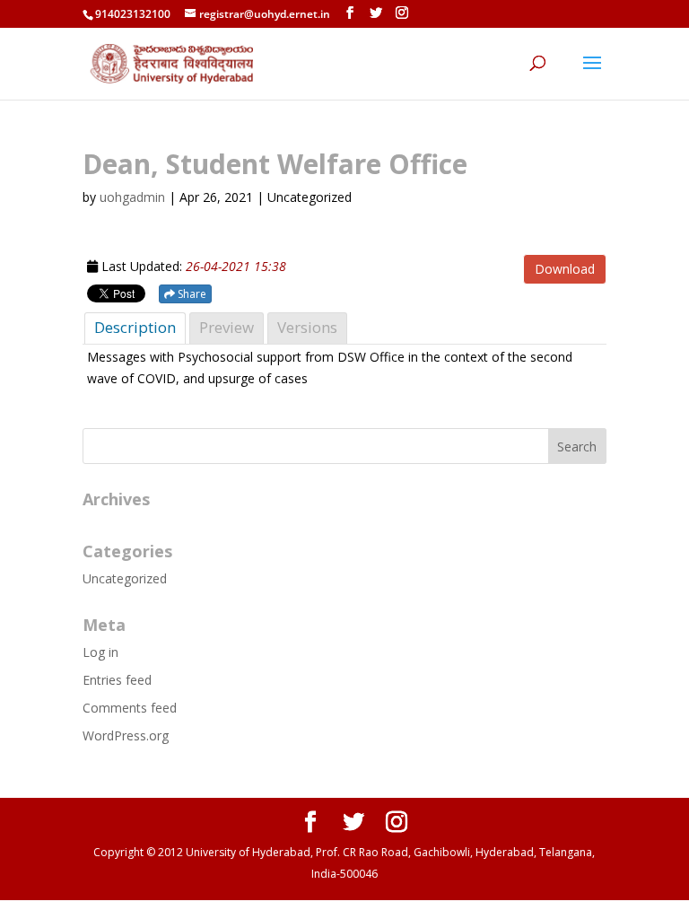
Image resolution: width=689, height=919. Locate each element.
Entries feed (117, 679)
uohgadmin (132, 197)
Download (565, 268)
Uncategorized (125, 578)
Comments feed (130, 707)
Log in (100, 652)
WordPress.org (126, 735)
